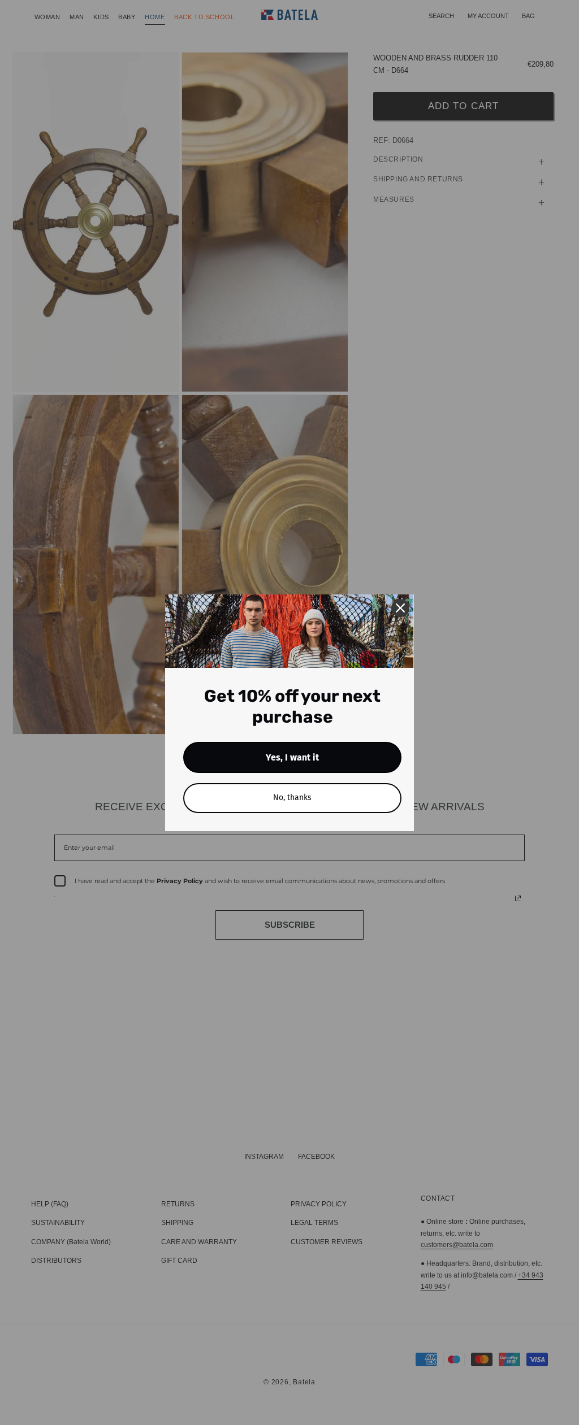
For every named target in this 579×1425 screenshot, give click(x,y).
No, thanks (292, 797)
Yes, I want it (292, 757)
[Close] (400, 608)
